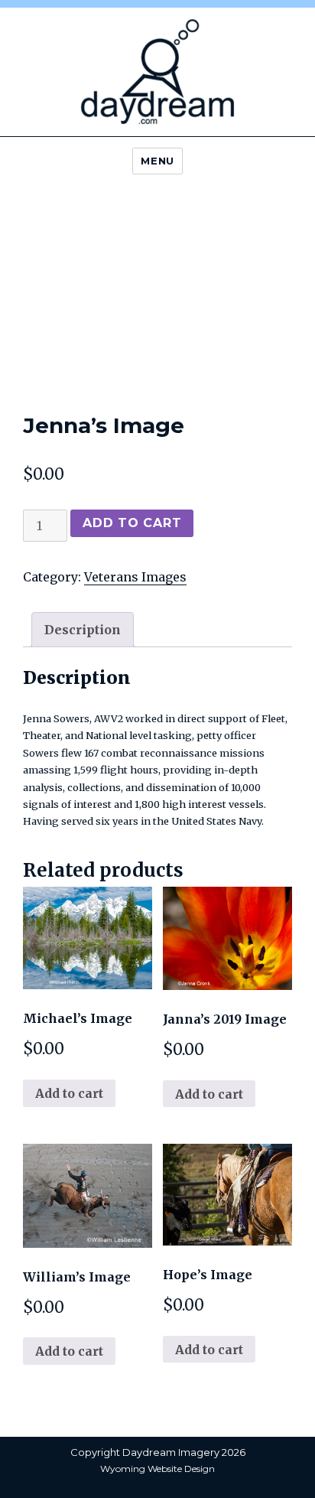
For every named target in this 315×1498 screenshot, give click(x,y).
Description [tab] (82, 629)
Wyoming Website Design (157, 1468)
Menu (157, 161)
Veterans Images (135, 577)
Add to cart (132, 523)
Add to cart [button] (69, 1093)
